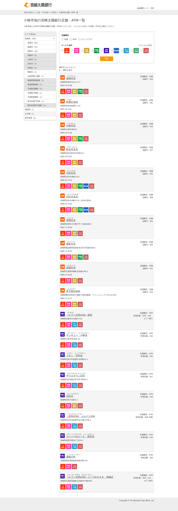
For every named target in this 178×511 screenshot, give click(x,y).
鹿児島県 (31, 118)
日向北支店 (72, 196)
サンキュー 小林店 (76, 335)
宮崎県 (53, 12)
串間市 (32, 68)
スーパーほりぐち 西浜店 (80, 436)
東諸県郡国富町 (36, 80)
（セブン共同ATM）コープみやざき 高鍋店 (89, 477)
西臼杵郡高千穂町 (37, 105)
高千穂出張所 (73, 291)
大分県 (30, 114)
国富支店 (71, 244)
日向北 (69, 396)
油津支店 (71, 78)
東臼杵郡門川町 (36, 101)
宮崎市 (33, 43)
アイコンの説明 (146, 45)
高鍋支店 (71, 267)
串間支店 (71, 220)
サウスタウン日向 (75, 375)
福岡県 (30, 109)
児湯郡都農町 (35, 97)
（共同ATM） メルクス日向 (80, 416)
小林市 (32, 59)
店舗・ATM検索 (43, 12)
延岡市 (33, 51)
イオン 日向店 (74, 355)
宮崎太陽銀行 (29, 12)
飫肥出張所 (72, 102)
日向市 (32, 64)
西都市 (32, 72)
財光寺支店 (72, 149)
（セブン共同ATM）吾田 (79, 315)
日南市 (32, 55)
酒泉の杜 (71, 457)
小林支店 (71, 125)
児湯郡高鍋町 (35, 89)
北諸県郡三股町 (36, 76)
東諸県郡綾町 (35, 84)
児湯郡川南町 (35, 93)
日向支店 (71, 173)
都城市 (33, 47)
